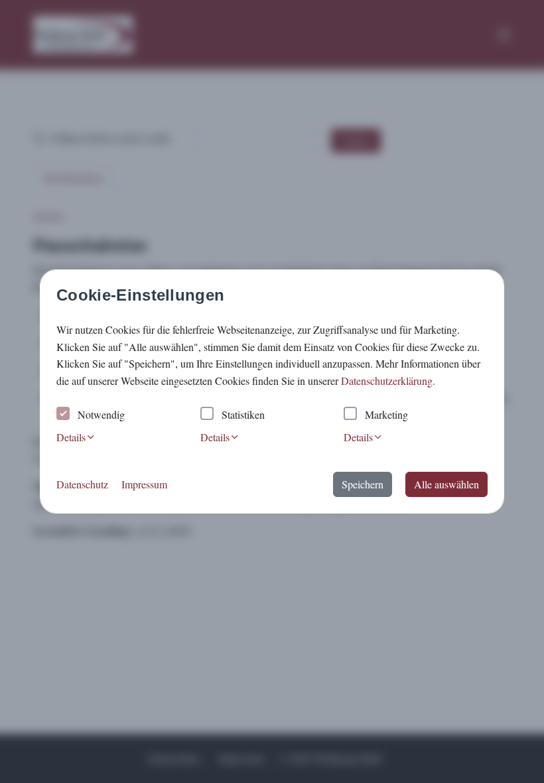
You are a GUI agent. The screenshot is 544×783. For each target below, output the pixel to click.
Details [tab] (71, 437)
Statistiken (243, 414)
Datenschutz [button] (82, 484)
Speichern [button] (362, 484)
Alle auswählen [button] (446, 484)
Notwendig (101, 414)
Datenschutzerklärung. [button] (388, 381)
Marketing (386, 414)
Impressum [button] (144, 484)
